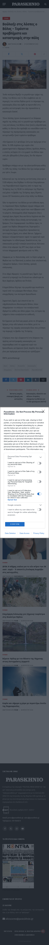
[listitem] (24, 457)
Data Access (24, 533)
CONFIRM (14, 524)
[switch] (39, 463)
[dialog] (24, 472)
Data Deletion (10, 533)
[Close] (44, 412)
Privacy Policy (38, 533)
